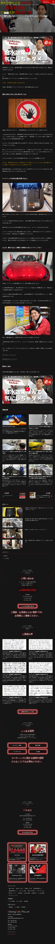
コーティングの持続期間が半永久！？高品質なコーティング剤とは (43, 496)
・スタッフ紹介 (18, 901)
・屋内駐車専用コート (12, 890)
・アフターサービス (40, 890)
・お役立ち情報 (26, 893)
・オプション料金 (22, 890)
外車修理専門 (38, 877)
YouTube (17, 857)
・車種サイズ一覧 (28, 888)
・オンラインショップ (12, 895)
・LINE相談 (22, 907)
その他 (38, 751)
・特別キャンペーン (12, 893)
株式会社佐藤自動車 (38, 857)
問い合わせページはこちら (9, 354)
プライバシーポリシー (12, 931)
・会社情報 (25, 901)
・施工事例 (19, 893)
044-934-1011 (46, 2)
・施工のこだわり (19, 888)
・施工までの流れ (31, 890)
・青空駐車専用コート (37, 888)
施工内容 (37, 745)
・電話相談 (10, 907)
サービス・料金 (17, 745)
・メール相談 (16, 907)
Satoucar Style (17, 877)
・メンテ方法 (5, 558)
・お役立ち (5, 555)
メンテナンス (17, 751)
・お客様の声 (34, 893)
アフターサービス (8, 494)
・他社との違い (11, 888)
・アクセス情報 (11, 901)
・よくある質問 (40, 893)
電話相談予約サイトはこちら (9, 359)
